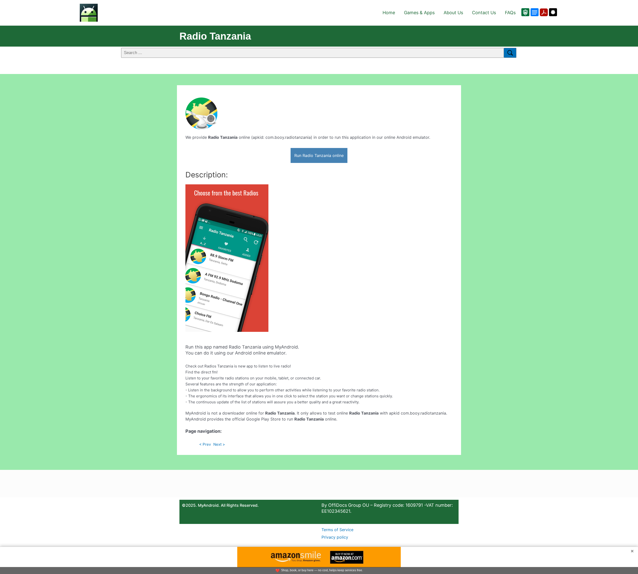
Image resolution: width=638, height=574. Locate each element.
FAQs (510, 12)
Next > (219, 444)
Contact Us (484, 12)
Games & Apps (419, 12)
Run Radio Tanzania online (319, 155)
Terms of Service (337, 529)
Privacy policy (334, 537)
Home (389, 12)
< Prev (205, 444)
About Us (453, 12)
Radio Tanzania (215, 36)
